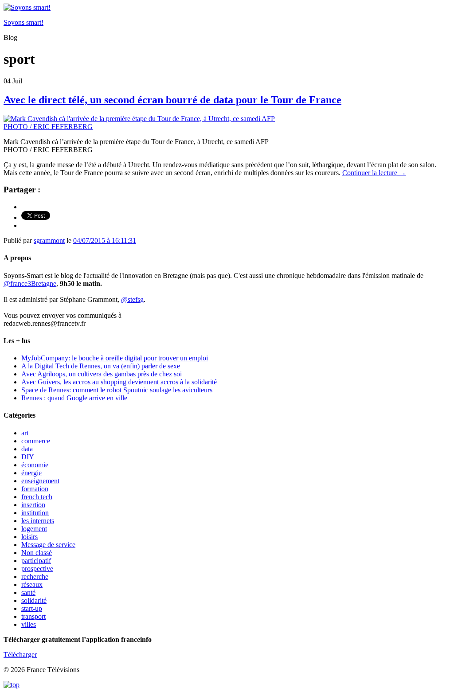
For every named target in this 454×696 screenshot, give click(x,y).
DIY (27, 457)
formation (34, 489)
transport (33, 616)
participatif (36, 560)
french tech (36, 496)
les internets (37, 520)
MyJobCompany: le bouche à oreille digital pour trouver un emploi (114, 358)
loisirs (29, 536)
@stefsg (132, 299)
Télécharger (20, 654)
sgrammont (49, 240)
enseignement (40, 481)
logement (34, 528)
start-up (31, 608)
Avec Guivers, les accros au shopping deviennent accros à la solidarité (119, 382)
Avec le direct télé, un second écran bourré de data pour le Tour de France (172, 100)
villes (28, 624)
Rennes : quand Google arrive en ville (74, 398)
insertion (33, 504)
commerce (35, 441)
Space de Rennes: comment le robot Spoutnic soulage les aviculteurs (116, 390)
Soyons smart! (23, 22)
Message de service (48, 544)
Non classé (36, 552)
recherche (34, 576)
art (24, 433)
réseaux (32, 584)
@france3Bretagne (30, 283)
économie (34, 465)
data (27, 449)
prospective (37, 568)
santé (28, 592)
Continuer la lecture (374, 172)
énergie (31, 473)
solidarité (34, 600)
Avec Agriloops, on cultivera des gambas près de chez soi (101, 374)
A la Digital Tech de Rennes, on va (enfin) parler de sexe (100, 366)
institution (35, 512)
